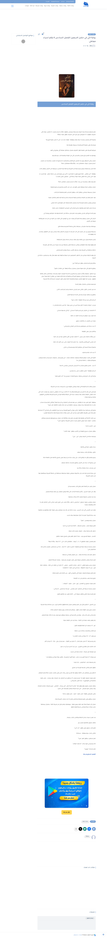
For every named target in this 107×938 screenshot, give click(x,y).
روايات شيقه (92, 34)
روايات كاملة (70, 5)
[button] (89, 829)
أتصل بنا (47, 1)
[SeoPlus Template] (95, 935)
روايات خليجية (54, 5)
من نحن (62, 1)
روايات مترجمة (39, 5)
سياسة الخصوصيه (55, 1)
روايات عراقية (62, 5)
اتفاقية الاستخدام (70, 1)
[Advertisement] (53, 22)
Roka (91, 45)
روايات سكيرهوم (78, 935)
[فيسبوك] (12, 2)
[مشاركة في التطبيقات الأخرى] (76, 829)
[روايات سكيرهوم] (86, 4)
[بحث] (12, 6)
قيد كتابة (32, 5)
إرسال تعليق (90, 918)
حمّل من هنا (66, 812)
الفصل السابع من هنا (89, 754)
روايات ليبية (47, 5)
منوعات (27, 5)
